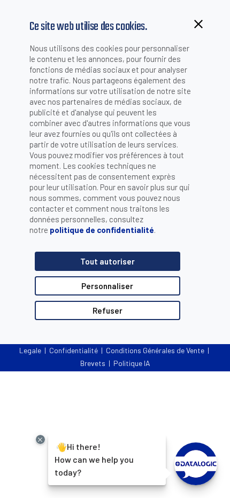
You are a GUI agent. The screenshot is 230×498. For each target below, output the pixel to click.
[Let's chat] (195, 463)
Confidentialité (73, 350)
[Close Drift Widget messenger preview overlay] (40, 439)
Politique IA (131, 363)
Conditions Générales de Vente (155, 350)
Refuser (107, 310)
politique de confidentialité (102, 230)
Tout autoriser (107, 261)
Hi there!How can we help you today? (93, 458)
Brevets (92, 363)
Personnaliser (107, 286)
